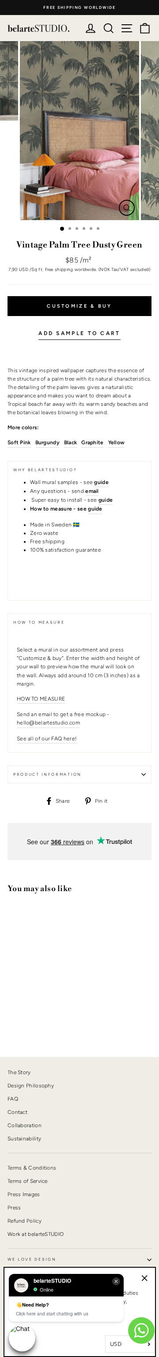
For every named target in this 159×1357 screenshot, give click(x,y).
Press (14, 1208)
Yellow (116, 442)
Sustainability (24, 1139)
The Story (19, 1072)
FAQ (13, 1099)
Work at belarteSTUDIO (36, 1234)
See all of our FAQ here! (47, 739)
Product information (47, 774)
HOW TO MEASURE (41, 699)
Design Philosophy (31, 1086)
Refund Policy (25, 1221)
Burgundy (47, 442)
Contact (17, 1112)
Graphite (92, 442)
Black (70, 442)
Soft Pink (19, 442)
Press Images (24, 1194)
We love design (32, 1259)
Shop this (29, 1020)
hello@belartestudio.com (48, 723)
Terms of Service (28, 1181)
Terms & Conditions (32, 1168)
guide (95, 509)
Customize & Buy (79, 306)
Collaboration (25, 1125)
